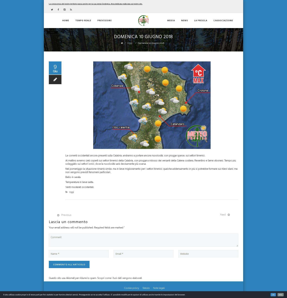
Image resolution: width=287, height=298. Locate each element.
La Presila (200, 20)
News (184, 20)
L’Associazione (223, 20)
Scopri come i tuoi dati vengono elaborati (119, 278)
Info (280, 295)
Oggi (71, 192)
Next (223, 214)
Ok (273, 295)
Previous (66, 214)
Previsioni (104, 20)
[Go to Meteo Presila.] (122, 43)
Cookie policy (131, 288)
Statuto (146, 288)
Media (171, 20)
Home (65, 20)
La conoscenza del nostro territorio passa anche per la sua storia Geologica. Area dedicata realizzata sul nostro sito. (96, 4)
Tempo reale (83, 20)
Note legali (159, 288)
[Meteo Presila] (143, 20)
